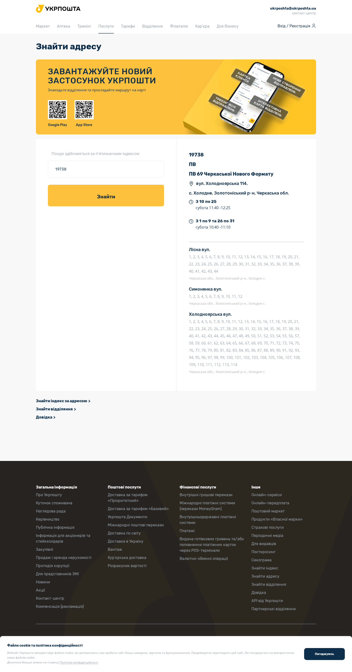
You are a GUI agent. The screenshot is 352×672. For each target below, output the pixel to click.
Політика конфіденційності (79, 662)
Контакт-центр (50, 598)
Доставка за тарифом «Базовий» (138, 508)
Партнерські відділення (273, 609)
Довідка (44, 417)
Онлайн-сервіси (266, 495)
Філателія (179, 26)
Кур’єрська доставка (127, 557)
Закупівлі (44, 549)
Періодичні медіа (267, 535)
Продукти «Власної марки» (277, 519)
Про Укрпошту (49, 495)
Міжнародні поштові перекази (136, 525)
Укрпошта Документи (127, 517)
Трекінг (84, 26)
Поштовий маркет (268, 511)
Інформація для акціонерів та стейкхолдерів (63, 538)
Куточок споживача (54, 503)
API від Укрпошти (267, 600)
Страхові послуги (267, 527)
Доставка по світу (124, 533)
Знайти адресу (265, 576)
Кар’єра (202, 26)
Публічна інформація (55, 527)
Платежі (187, 530)
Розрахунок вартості (127, 565)
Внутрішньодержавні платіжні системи (208, 520)
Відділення (152, 26)
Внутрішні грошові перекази (206, 495)
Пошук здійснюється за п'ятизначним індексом (95, 153)
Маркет (43, 26)
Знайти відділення (54, 409)
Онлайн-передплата (270, 503)
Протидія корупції (52, 565)
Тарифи (128, 26)
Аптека (63, 26)
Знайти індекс (264, 568)
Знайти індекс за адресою (61, 401)
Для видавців (263, 543)
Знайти (106, 197)
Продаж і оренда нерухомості (63, 557)
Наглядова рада (51, 511)
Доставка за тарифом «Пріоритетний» (128, 498)
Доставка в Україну (125, 541)
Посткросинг (263, 552)
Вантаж (115, 549)
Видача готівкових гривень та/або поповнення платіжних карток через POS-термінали (212, 545)
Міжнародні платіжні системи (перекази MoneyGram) (207, 506)
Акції (40, 590)
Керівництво (47, 519)
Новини (43, 582)
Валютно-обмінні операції (204, 558)
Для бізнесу (227, 26)
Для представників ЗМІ (57, 574)
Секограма (261, 560)
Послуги (106, 26)
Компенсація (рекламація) (60, 606)
